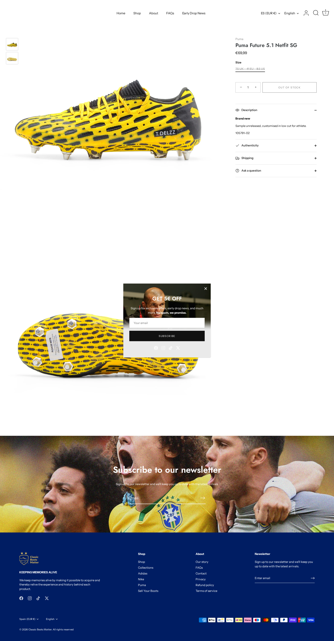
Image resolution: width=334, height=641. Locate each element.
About (153, 13)
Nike (141, 579)
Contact (201, 573)
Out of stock (289, 87)
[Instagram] (163, 348)
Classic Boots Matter (40, 629)
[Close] (205, 288)
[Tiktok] (171, 348)
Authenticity (250, 145)
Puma (239, 39)
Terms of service (206, 591)
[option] (12, 45)
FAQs (170, 13)
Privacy (201, 579)
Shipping (247, 158)
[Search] (316, 13)
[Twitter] (178, 348)
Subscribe (167, 336)
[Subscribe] (202, 498)
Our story (202, 562)
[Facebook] (156, 348)
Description (249, 110)
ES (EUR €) (269, 13)
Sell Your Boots (148, 591)
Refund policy (205, 585)
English (289, 13)
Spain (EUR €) (27, 619)
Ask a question (251, 170)
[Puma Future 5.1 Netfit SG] (12, 44)
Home (121, 13)
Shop (137, 13)
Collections (145, 567)
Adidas (142, 573)
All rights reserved (63, 629)
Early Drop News (193, 13)
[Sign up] (313, 578)
